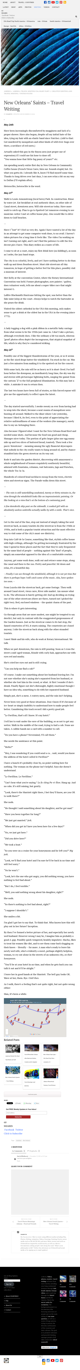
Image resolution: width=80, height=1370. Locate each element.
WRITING (37, 7)
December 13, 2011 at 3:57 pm (38, 1156)
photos (43, 1279)
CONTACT (55, 7)
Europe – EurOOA (10, 26)
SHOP (13, 7)
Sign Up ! (9, 1284)
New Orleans (26, 1140)
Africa (43, 1293)
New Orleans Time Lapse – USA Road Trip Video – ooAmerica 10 (50, 1058)
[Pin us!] (60, 2)
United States (26, 93)
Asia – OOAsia (42, 21)
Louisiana (18, 1140)
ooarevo (9, 114)
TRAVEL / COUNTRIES (26, 2)
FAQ (7, 1301)
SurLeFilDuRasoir (22, 1156)
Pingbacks (34, 1151)
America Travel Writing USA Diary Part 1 (31, 91)
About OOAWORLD (12, 1296)
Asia (54, 1288)
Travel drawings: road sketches (29, 1083)
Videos (49, 1277)
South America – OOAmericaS (60, 21)
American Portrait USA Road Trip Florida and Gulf (12, 1057)
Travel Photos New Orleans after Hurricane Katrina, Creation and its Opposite (31, 1058)
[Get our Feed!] (64, 2)
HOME (5, 2)
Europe (54, 1291)
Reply (18, 1161)
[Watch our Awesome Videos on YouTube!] (53, 2)
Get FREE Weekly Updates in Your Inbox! (21, 1109)
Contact (8, 1310)
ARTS (20, 7)
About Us (9, 1305)
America (8, 91)
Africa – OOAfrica (25, 26)
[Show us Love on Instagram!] (49, 2)
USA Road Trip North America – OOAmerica (19, 21)
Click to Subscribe (7, 18)
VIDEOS (46, 7)
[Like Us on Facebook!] (45, 2)
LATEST (6, 7)
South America (46, 1291)
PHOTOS (28, 7)
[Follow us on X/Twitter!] (57, 2)
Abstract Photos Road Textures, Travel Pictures (49, 1083)
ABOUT (12, 2)
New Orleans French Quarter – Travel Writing (12, 1079)
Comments (19, 1151)
